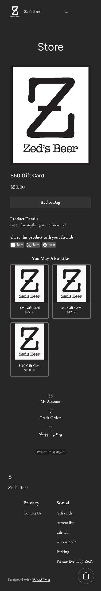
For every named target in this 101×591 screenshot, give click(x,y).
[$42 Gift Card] (71, 284)
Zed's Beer (32, 11)
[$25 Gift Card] (29, 284)
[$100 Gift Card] (29, 342)
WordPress (41, 579)
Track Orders (50, 417)
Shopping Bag (50, 434)
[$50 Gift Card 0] (50, 115)
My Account (50, 401)
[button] (86, 576)
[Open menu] (66, 12)
